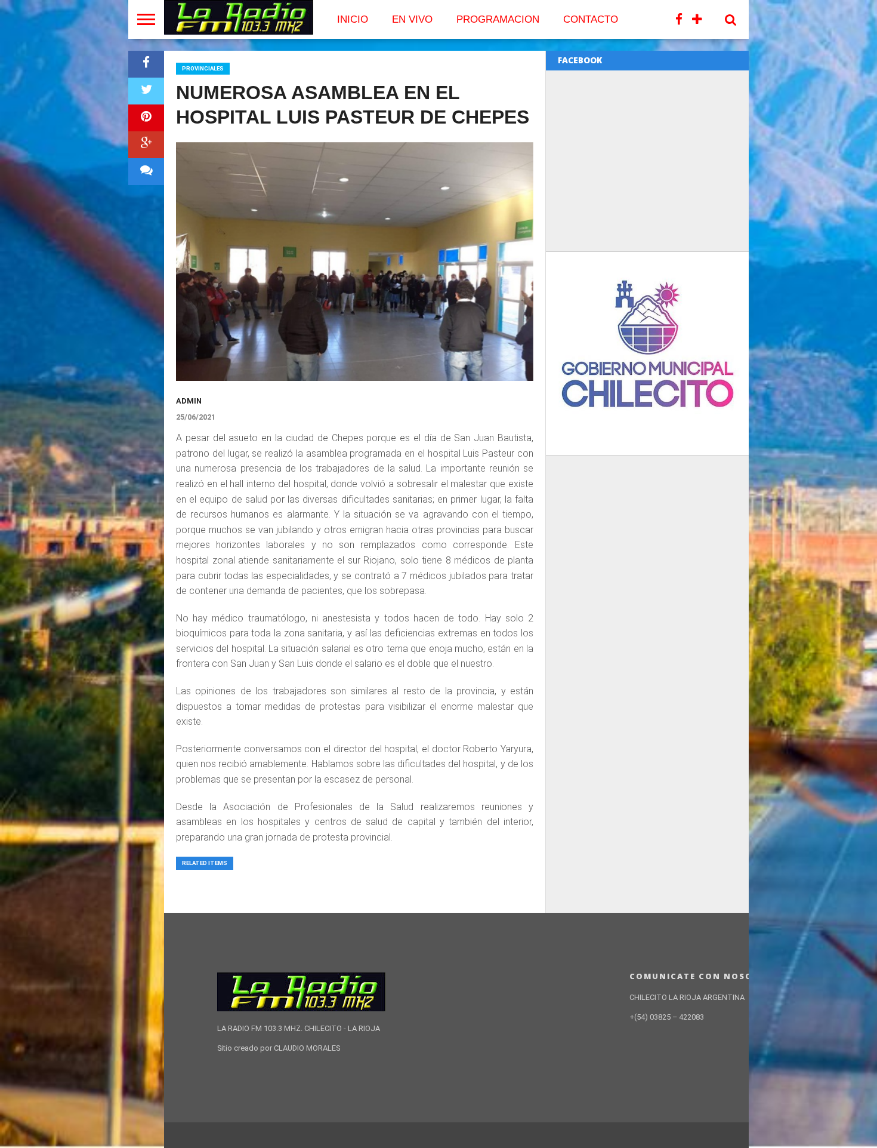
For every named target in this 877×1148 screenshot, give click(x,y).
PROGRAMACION (497, 19)
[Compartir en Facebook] (146, 64)
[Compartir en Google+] (146, 144)
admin (189, 400)
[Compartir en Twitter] (146, 91)
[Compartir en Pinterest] (146, 117)
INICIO (352, 19)
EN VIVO (412, 19)
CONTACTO (590, 19)
